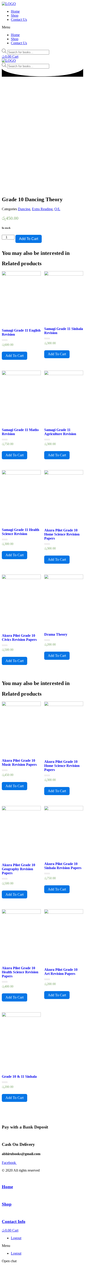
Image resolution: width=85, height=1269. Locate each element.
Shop (14, 15)
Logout (16, 1238)
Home (15, 11)
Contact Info (13, 1221)
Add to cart (28, 239)
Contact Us (19, 19)
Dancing (24, 209)
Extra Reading (42, 209)
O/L (57, 209)
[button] (42, 27)
